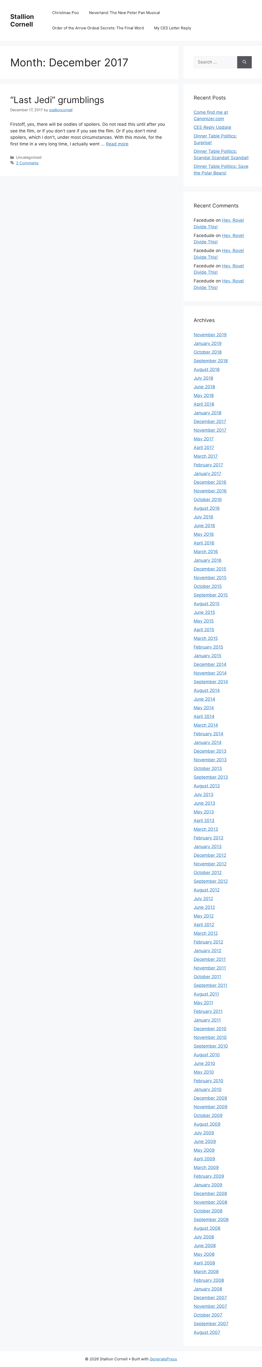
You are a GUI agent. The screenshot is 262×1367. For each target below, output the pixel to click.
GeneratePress (163, 1359)
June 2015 (204, 612)
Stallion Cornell (22, 20)
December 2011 (210, 959)
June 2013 (204, 803)
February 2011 (208, 1011)
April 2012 (204, 924)
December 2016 (210, 482)
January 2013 (208, 846)
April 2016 (204, 542)
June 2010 (204, 1063)
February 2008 (209, 1280)
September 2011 (210, 985)
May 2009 (204, 1150)
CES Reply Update (212, 127)
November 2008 (210, 1202)
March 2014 (206, 725)
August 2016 (207, 508)
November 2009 (210, 1106)
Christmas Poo (65, 12)
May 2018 (204, 395)
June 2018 (204, 386)
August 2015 (207, 603)
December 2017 (210, 421)
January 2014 (208, 742)
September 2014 (211, 681)
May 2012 (204, 915)
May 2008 (204, 1254)
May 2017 (204, 438)
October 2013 (208, 768)
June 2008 (205, 1245)
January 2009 (208, 1184)
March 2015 (206, 638)
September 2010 (211, 1046)
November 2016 (210, 490)
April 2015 (204, 629)
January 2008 (208, 1288)
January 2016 (208, 560)
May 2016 (204, 534)
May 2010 (204, 1072)
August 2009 (207, 1124)
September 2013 (211, 777)
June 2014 (204, 699)
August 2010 (207, 1054)
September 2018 (211, 360)
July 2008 (204, 1236)
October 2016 (208, 499)
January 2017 (207, 473)
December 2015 (210, 568)
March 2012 (206, 933)
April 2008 (204, 1262)
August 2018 (207, 369)
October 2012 (208, 872)
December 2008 (210, 1193)
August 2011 (206, 994)
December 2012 (210, 855)
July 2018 (203, 378)
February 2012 (208, 942)
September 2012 (211, 881)
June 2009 (205, 1141)
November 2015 (210, 577)
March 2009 (206, 1167)
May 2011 (203, 1002)
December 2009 (210, 1098)
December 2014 (210, 664)
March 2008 (206, 1271)
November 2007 (210, 1306)
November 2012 (210, 863)
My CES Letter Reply (172, 28)
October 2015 (208, 586)
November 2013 (210, 759)
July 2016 (203, 516)
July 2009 (204, 1132)
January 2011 (207, 1020)
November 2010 (210, 1037)
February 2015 (208, 647)
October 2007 (208, 1315)
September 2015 (211, 595)
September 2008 (211, 1219)
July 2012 (203, 898)
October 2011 (207, 976)
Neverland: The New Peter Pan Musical (124, 12)
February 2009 (209, 1176)
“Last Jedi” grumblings (57, 99)
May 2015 (204, 621)
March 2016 (206, 551)
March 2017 (206, 456)
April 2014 (204, 716)
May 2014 (204, 707)
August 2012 (207, 889)
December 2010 (210, 1028)
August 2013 (207, 785)
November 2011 (210, 968)
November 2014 (210, 673)
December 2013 (210, 751)
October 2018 (208, 352)
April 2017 (204, 447)
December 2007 (210, 1297)
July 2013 (203, 794)
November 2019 (210, 334)
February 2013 (208, 837)
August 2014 (207, 690)
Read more (117, 143)
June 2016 (204, 525)
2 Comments (27, 163)
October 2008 (208, 1210)
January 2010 (208, 1089)
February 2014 (208, 733)
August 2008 (207, 1228)
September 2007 (211, 1323)
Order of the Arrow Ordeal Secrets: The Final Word (98, 28)
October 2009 (208, 1115)
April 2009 (204, 1158)
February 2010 (208, 1080)
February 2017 (208, 464)
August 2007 (207, 1332)
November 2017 (210, 430)
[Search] (244, 62)
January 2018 (207, 412)
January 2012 (207, 950)
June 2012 (204, 907)
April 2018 (204, 404)
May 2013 (204, 811)
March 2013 (206, 829)
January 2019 (208, 343)
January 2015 (207, 655)
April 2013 (204, 820)
